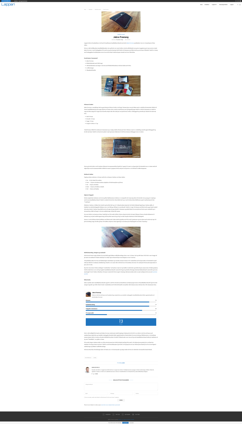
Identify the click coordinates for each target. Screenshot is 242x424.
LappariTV (214, 4)
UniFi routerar (17, 1)
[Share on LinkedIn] (121, 362)
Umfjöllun (207, 4)
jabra (94, 357)
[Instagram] (238, 1)
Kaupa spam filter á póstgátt (129, 419)
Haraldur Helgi (119, 39)
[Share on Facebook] (117, 362)
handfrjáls (88, 357)
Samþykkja (125, 422)
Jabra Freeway (130, 43)
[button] (11, 1)
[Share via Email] (123, 362)
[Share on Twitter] (118, 362)
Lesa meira (131, 422)
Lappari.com (120, 419)
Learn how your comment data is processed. (110, 404)
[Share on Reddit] (122, 362)
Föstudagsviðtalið (223, 4)
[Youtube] (240, 1)
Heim (201, 4)
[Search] (237, 4)
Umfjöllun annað (98, 9)
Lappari (231, 4)
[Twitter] (237, 1)
